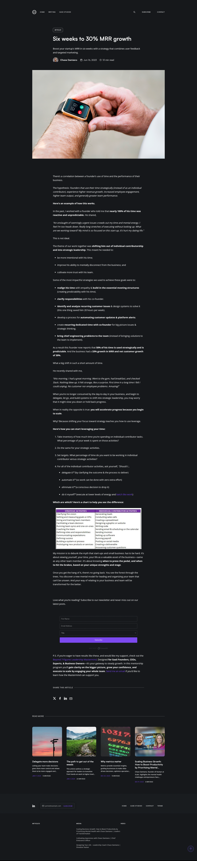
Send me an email (115, 671)
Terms (160, 806)
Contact (150, 806)
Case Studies (65, 12)
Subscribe (68, 806)
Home (42, 12)
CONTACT (161, 12)
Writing (52, 12)
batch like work (124, 494)
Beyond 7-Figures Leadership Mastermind (75, 659)
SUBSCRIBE (146, 12)
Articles (58, 30)
